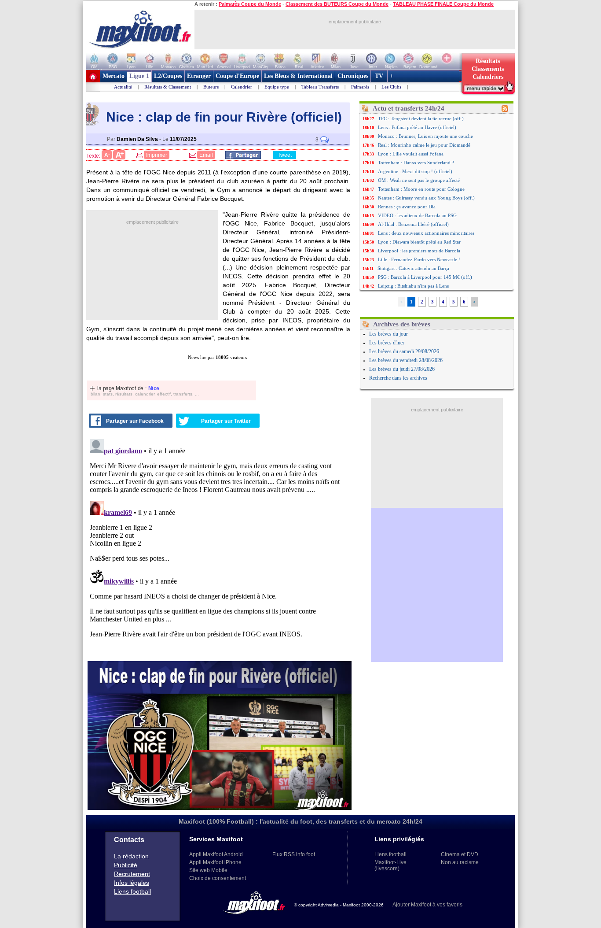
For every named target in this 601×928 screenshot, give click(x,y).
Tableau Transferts (320, 86)
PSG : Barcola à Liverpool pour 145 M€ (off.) (425, 277)
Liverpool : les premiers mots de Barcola (419, 250)
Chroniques (352, 76)
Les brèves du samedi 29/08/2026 (404, 351)
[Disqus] (219, 546)
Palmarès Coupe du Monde (250, 4)
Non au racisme (460, 862)
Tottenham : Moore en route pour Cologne (421, 189)
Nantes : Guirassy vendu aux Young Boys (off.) (426, 197)
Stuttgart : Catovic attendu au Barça (413, 268)
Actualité (123, 86)
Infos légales (131, 882)
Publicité (125, 865)
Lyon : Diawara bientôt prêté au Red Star (419, 241)
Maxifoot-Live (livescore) (390, 865)
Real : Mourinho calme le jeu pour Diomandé (424, 145)
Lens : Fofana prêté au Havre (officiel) (417, 127)
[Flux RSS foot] (505, 110)
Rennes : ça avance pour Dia (407, 206)
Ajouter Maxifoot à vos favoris (427, 905)
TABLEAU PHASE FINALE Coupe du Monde (443, 4)
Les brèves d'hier (386, 343)
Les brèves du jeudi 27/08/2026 (402, 369)
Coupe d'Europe (237, 76)
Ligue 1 (139, 76)
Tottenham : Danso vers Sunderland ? (416, 162)
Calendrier (241, 86)
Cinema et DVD (459, 854)
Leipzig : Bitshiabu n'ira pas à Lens (413, 285)
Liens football (132, 891)
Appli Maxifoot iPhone (215, 862)
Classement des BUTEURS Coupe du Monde (337, 4)
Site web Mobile (208, 870)
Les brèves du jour (388, 334)
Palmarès (360, 86)
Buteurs (211, 86)
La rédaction (131, 856)
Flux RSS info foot (293, 854)
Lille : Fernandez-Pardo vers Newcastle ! (419, 259)
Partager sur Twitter (226, 421)
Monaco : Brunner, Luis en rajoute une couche (425, 136)
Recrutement (132, 873)
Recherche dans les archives (398, 378)
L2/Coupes (168, 76)
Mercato (114, 76)
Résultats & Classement (167, 86)
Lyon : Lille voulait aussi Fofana (410, 153)
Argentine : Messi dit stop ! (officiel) (415, 171)
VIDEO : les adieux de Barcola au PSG (417, 215)
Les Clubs (391, 86)
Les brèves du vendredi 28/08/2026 (406, 360)
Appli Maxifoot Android (216, 854)
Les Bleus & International (298, 76)
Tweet (285, 155)
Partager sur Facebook (135, 421)
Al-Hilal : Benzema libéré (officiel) (413, 224)
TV (379, 76)
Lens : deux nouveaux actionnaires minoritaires (426, 233)
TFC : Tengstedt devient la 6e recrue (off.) (421, 118)
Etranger (199, 76)
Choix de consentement (217, 878)
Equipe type (276, 86)
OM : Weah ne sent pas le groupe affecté (419, 180)
